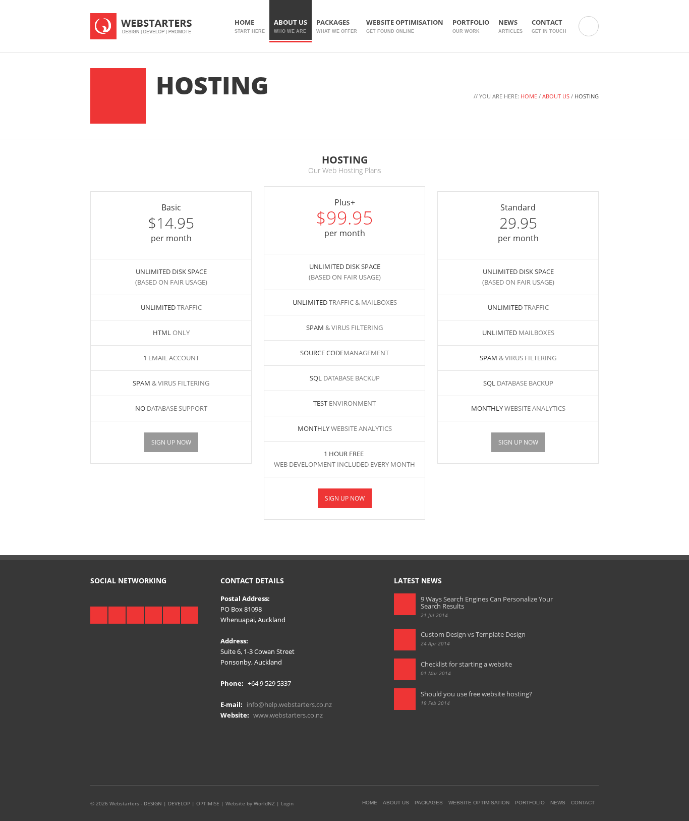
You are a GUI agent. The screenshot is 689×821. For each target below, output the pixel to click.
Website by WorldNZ (250, 803)
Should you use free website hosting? (476, 693)
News (510, 26)
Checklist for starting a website (466, 664)
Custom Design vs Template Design (473, 634)
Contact (549, 26)
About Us (290, 26)
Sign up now (171, 442)
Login (287, 803)
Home (250, 26)
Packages (336, 26)
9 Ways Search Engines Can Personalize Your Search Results (487, 602)
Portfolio (470, 26)
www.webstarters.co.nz (288, 715)
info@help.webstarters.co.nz (289, 704)
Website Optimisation (404, 26)
